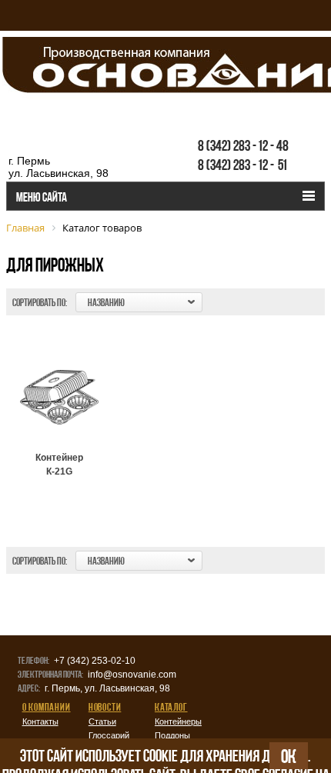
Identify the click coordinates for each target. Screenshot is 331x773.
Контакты (40, 721)
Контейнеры (178, 721)
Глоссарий (109, 735)
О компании (46, 707)
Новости (105, 707)
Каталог (171, 707)
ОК (288, 756)
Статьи (102, 721)
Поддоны (172, 735)
